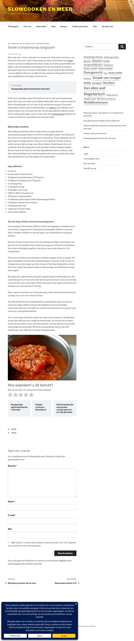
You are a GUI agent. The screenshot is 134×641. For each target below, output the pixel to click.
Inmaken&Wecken (93, 65)
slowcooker (115, 72)
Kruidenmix (108, 65)
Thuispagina (13, 26)
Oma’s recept (90, 68)
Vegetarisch (94, 94)
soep (14, 433)
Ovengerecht (93, 72)
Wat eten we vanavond (106, 99)
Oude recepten (105, 68)
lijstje (70, 60)
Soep (53, 26)
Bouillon (87, 61)
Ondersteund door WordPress (83, 626)
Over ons (27, 26)
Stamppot (97, 83)
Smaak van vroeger (107, 78)
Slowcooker (41, 26)
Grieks (106, 61)
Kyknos (53, 107)
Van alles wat (107, 26)
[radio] (10, 395)
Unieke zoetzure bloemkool (95, 133)
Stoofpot (109, 82)
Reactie (12, 466)
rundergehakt (57, 114)
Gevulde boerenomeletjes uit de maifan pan (102, 121)
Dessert (63, 26)
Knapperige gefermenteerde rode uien (30, 89)
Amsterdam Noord (93, 57)
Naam (11, 501)
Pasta (105, 73)
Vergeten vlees (90, 99)
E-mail (12, 515)
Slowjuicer (87, 78)
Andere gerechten (80, 26)
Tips (95, 26)
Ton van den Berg (40, 44)
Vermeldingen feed (91, 159)
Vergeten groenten (112, 95)
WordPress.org (90, 168)
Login (86, 154)
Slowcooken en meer (40, 9)
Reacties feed (89, 163)
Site (10, 529)
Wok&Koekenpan (96, 102)
